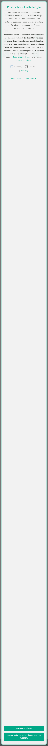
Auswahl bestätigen (24, 728)
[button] (24, 78)
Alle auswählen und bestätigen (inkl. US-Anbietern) (24, 736)
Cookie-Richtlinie (24, 60)
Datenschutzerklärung (22, 57)
